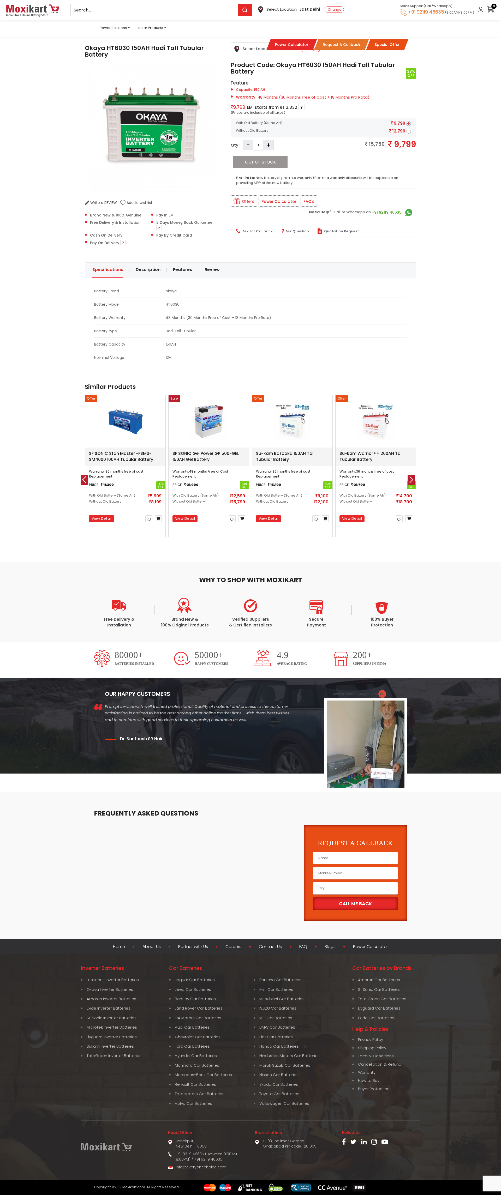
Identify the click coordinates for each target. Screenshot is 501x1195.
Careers (233, 947)
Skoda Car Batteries (278, 1084)
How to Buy (368, 1080)
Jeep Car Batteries (193, 989)
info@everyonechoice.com (201, 1167)
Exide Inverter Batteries (108, 1008)
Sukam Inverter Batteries (110, 1046)
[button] (213, 549)
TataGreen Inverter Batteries (114, 1055)
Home (119, 947)
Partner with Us (193, 947)
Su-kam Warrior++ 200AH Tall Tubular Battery (371, 456)
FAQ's (308, 201)
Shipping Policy (372, 1048)
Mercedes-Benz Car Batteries (203, 1074)
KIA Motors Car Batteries (198, 1018)
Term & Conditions (376, 1056)
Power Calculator (278, 201)
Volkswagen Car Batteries (284, 1103)
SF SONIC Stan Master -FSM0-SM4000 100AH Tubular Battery (121, 456)
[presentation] (84, 480)
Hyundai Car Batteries (196, 1055)
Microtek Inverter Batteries (112, 1027)
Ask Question (297, 231)
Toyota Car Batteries (279, 1093)
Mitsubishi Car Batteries (282, 998)
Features (182, 270)
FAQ (303, 947)
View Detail (101, 518)
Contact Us (270, 947)
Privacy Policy (370, 1039)
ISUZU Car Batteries (277, 1008)
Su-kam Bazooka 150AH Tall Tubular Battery (285, 456)
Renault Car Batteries (195, 1084)
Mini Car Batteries (276, 989)
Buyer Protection (374, 1088)
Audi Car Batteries (192, 1027)
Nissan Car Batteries (279, 1074)
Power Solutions (113, 27)
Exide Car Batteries (376, 1018)
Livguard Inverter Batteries (112, 1037)
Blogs (330, 947)
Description (148, 270)
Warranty (366, 1072)
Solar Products (150, 27)
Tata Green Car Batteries (382, 998)
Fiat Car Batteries (276, 1037)
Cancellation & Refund (379, 1064)
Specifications (107, 270)
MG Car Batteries (275, 1018)
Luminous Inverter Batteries (113, 979)
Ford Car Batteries (192, 1046)
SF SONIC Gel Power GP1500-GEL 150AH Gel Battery (205, 456)
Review (212, 270)
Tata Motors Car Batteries (199, 1093)
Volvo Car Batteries (193, 1103)
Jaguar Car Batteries (195, 979)
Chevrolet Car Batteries (197, 1037)
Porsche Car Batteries (280, 979)
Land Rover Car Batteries (199, 1008)
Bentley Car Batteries (195, 998)
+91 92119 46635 (387, 212)
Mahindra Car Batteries (197, 1065)
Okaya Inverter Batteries (110, 989)
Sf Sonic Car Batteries (379, 989)
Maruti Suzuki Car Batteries (284, 1065)
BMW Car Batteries (277, 1027)
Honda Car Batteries (279, 1046)
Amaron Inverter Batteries (111, 998)
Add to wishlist (139, 202)
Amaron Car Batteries (379, 979)
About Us (151, 947)
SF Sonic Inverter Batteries (111, 1018)
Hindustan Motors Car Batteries (289, 1055)
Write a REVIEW (103, 202)
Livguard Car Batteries (379, 1008)
